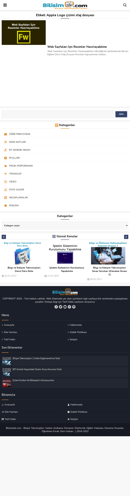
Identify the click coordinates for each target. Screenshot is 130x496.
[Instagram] (73, 307)
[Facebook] (56, 307)
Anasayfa (9, 325)
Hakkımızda (76, 325)
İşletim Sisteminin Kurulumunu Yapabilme (66, 269)
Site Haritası (10, 332)
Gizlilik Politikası (78, 332)
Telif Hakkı (9, 339)
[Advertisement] (65, 79)
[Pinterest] (69, 307)
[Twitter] (60, 307)
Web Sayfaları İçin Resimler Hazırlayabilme (77, 47)
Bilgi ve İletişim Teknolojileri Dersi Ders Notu (24, 269)
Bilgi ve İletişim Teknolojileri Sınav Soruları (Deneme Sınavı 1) (109, 271)
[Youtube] (65, 307)
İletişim (73, 339)
